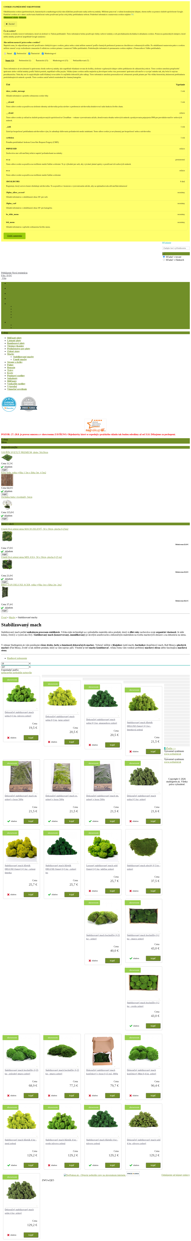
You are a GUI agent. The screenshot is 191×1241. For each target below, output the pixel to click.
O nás (15, 328)
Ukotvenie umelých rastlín (24, 306)
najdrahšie (18, 672)
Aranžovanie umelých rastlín (25, 309)
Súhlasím (22, 17)
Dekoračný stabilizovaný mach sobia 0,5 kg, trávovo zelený (19, 714)
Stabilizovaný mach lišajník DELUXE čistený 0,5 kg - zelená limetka (20, 869)
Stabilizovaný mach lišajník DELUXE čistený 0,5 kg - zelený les (61, 869)
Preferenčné (21, 53)
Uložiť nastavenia (14, 236)
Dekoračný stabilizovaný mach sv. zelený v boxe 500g (62, 798)
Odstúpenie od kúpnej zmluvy (175, 1175)
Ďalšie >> (171, 748)
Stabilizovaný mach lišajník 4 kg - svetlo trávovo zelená (61, 1142)
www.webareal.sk (172, 754)
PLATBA (11, 299)
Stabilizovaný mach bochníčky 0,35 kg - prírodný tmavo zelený (21, 1072)
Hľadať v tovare (173, 257)
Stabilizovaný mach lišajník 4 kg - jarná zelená (21, 1142)
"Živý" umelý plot (21, 317)
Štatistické (35, 53)
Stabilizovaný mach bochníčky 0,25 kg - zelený (103, 937)
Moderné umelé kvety (22, 312)
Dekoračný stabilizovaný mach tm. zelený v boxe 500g (102, 798)
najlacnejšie (7, 672)
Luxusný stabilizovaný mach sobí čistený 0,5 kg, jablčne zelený (102, 867)
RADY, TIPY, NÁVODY (18, 304)
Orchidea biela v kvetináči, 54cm (16, 497)
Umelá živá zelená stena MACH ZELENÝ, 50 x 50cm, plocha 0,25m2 (34, 529)
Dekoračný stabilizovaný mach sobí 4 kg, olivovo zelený (143, 1142)
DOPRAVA (12, 293)
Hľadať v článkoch (175, 260)
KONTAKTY (13, 322)
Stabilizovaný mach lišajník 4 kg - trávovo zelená (102, 1142)
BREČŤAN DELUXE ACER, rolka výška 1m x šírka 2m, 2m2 (31, 584)
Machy (12, 617)
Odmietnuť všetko (11, 17)
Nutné (9, 53)
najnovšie (27, 672)
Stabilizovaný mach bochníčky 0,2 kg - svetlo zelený (143, 1004)
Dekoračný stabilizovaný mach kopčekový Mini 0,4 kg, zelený (141, 1072)
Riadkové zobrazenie (17, 658)
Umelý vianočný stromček (24, 314)
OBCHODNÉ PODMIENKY (19, 288)
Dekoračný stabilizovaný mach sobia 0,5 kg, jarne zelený (60, 718)
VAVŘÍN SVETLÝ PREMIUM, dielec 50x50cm (24, 452)
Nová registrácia (19, 272)
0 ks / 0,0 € (6, 275)
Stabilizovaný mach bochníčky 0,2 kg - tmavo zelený (143, 937)
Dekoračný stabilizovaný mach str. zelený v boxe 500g (21, 798)
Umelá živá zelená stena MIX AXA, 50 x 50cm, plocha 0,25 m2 (31, 557)
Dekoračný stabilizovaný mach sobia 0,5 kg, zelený (141, 798)
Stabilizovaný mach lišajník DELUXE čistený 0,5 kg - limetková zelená (140, 726)
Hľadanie (166, 243)
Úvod (4, 617)
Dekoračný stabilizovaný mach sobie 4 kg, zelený (19, 1211)
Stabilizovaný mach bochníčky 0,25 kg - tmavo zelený (62, 1072)
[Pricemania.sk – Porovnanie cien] (133, 1175)
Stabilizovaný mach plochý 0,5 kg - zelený (143, 867)
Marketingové (50, 53)
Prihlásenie (6, 272)
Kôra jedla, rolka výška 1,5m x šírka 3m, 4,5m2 (23, 472)
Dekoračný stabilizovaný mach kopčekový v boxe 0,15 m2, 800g (102, 1072)
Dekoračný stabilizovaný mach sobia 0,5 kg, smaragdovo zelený (101, 721)
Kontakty (17, 325)
